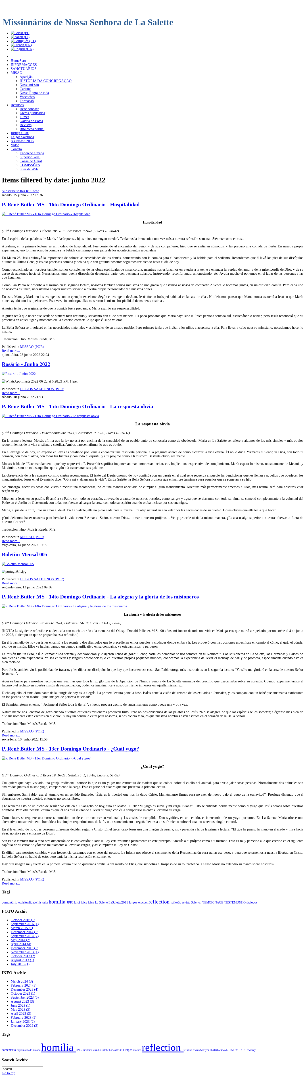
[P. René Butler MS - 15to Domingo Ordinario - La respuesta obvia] (50, 416)
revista (186, 902)
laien (91, 902)
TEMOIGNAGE (213, 902)
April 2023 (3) (21, 1013)
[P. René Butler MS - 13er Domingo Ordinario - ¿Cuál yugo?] (46, 758)
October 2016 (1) (23, 920)
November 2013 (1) (25, 952)
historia (43, 902)
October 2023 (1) (23, 993)
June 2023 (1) (20, 1005)
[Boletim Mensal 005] (18, 564)
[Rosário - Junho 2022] (19, 374)
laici (77, 902)
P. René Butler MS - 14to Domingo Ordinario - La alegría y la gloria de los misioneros (100, 597)
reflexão (176, 902)
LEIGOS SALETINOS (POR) (42, 389)
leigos (133, 902)
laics (84, 902)
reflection (159, 902)
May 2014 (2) (20, 940)
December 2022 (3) (24, 1025)
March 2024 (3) (22, 981)
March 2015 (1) (22, 928)
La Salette (102, 902)
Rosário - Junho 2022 (26, 364)
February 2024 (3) (23, 985)
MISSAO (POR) (32, 347)
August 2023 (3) (22, 1001)
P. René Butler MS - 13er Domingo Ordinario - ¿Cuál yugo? (70, 749)
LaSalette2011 (119, 902)
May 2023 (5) (20, 1009)
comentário (10, 902)
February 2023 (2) (23, 1017)
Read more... (11, 351)
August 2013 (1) (22, 960)
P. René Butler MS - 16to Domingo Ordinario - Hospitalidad (71, 204)
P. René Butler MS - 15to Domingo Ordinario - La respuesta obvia (77, 406)
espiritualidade (28, 902)
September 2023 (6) (25, 997)
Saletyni (196, 902)
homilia (58, 902)
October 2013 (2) (23, 956)
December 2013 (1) (24, 948)
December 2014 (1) (24, 932)
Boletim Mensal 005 (24, 554)
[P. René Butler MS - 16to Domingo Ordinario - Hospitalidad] (46, 214)
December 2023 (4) (24, 989)
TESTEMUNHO (235, 902)
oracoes (143, 902)
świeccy (252, 902)
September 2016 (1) (25, 924)
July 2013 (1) (20, 964)
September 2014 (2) (25, 936)
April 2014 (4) (21, 944)
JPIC (70, 902)
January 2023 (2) (23, 1021)
